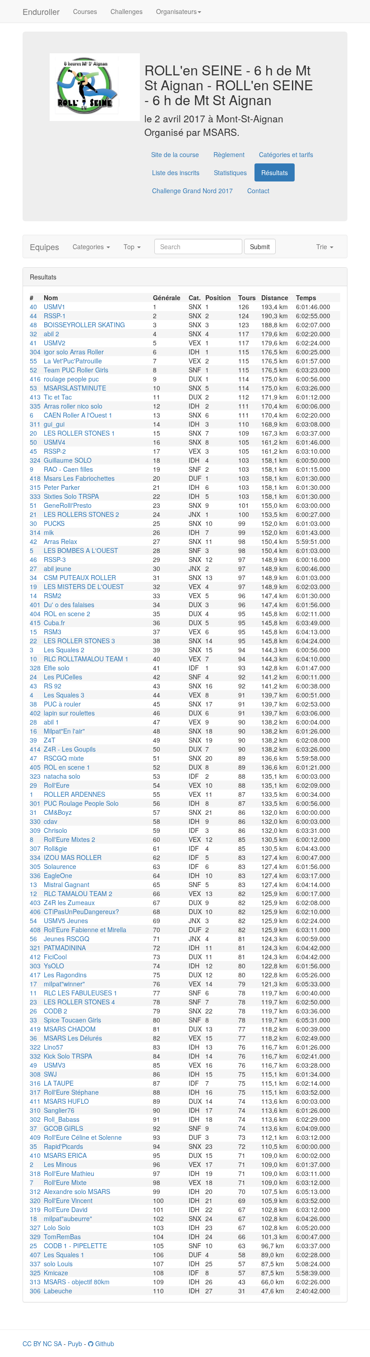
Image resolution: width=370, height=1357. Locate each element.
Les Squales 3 (64, 694)
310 (35, 1110)
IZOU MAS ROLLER (73, 857)
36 (33, 1037)
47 (33, 757)
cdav (50, 821)
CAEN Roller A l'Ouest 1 (78, 414)
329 (35, 1236)
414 (35, 748)
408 (35, 929)
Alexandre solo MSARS (77, 1191)
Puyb (75, 1343)
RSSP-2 (55, 450)
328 (35, 667)
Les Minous (60, 1164)
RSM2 (52, 595)
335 (35, 405)
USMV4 (54, 441)
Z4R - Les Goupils (70, 748)
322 (35, 1046)
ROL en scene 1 (67, 766)
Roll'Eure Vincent (68, 1200)
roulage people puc (71, 378)
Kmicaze (56, 1272)
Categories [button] (89, 246)
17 (33, 983)
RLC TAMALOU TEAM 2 (78, 893)
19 (33, 586)
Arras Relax (60, 541)
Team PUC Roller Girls (76, 369)
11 (33, 992)
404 (35, 613)
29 (33, 785)
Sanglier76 (59, 1110)
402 (35, 712)
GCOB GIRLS (63, 1128)
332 (35, 1055)
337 (35, 1263)
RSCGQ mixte (64, 757)
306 (35, 1290)
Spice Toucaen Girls (72, 1019)
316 (35, 1082)
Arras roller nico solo (73, 405)
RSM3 (52, 631)
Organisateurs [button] (176, 11)
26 (33, 1010)
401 (35, 604)
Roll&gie (55, 848)
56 (33, 938)
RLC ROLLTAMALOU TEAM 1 (86, 658)
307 (35, 848)
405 (35, 766)
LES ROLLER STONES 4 (79, 1001)
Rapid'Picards (63, 1146)
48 (33, 324)
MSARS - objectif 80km (77, 1281)
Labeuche (58, 1290)
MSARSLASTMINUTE (75, 387)
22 (33, 640)
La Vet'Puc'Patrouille (73, 360)
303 (35, 965)
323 (35, 776)
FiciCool (55, 956)
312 (35, 1191)
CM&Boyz (58, 812)
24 (33, 676)
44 (33, 315)
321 (35, 947)
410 (35, 1155)
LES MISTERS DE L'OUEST (84, 586)
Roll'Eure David (66, 1209)
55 (33, 360)
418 (35, 478)
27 (33, 568)
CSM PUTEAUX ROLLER (80, 577)
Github (103, 1343)
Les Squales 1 (64, 1254)
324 (35, 460)
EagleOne (58, 875)
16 (33, 730)
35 (33, 1146)
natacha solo (62, 776)
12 (33, 893)
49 (33, 1064)
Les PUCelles (63, 676)
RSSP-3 (55, 559)
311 (35, 423)
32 (33, 333)
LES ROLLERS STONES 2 (81, 514)
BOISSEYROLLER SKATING (84, 324)
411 (35, 1101)
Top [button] (130, 246)
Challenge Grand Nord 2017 (192, 190)
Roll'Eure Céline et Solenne (83, 1137)
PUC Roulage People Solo (81, 803)
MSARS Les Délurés (73, 1037)
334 (35, 857)
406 (35, 911)
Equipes (44, 246)
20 (33, 432)
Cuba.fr (54, 622)
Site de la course (175, 154)
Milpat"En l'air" (64, 730)
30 (33, 523)
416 (35, 378)
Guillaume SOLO (68, 460)
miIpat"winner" (64, 983)
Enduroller (41, 11)
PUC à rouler (62, 703)
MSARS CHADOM (70, 1028)
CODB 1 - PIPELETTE (75, 1245)
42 (33, 541)
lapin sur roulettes (69, 712)
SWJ (50, 1073)
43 (33, 685)
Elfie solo (56, 667)
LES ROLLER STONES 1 (79, 432)
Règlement (229, 154)
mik (49, 532)
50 (33, 441)
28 (33, 721)
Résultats (274, 172)
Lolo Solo (57, 1227)
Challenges (127, 11)
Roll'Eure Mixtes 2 (69, 839)
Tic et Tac (58, 396)
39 (33, 739)
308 (35, 1073)
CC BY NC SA (42, 1343)
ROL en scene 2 (67, 613)
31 (33, 812)
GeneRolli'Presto (68, 505)
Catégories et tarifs (286, 154)
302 (35, 1119)
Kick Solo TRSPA (68, 1055)
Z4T (50, 739)
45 (33, 450)
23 (33, 1001)
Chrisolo (55, 830)
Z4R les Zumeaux (69, 902)
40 (33, 306)
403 (35, 902)
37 (33, 1128)
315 (35, 487)
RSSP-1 (55, 315)
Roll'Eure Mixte (65, 1182)
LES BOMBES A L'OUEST (81, 550)
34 (33, 577)
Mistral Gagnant (66, 884)
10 (33, 658)
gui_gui (54, 423)
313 (35, 1281)
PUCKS (54, 523)
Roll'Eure (56, 785)
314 (35, 532)
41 (33, 342)
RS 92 (52, 685)
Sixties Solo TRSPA (71, 496)
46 (33, 559)
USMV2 (54, 342)
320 (35, 1200)
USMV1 (54, 306)
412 (35, 956)
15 (33, 631)
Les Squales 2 (64, 649)
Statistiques (230, 172)
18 (33, 1218)
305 (35, 866)
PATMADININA (65, 947)
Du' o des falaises (69, 604)
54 (33, 920)
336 (35, 875)
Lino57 (53, 1046)
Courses (85, 11)
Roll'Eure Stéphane (71, 1092)
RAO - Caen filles (68, 469)
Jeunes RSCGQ (66, 938)
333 (35, 496)
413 (35, 396)
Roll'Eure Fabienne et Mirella (85, 929)
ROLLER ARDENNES (74, 794)
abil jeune (57, 568)
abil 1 (51, 721)
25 (33, 1245)
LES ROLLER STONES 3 (79, 640)
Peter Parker (62, 487)
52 (33, 369)
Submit (260, 246)
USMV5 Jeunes (66, 920)
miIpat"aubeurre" (68, 1218)
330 (35, 821)
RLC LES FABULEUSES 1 (80, 992)
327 (35, 1227)
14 (33, 595)
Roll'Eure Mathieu (69, 1173)
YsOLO (54, 965)
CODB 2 (55, 1010)
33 (33, 1019)
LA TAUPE (59, 1082)
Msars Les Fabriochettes (79, 478)
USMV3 (54, 1064)
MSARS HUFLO (66, 1101)
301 (35, 803)
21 (33, 514)
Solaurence (60, 866)
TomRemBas (62, 1236)
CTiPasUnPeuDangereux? (81, 911)
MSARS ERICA (65, 1155)
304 (35, 351)
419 (35, 1028)
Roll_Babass (61, 1119)
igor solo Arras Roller (74, 351)
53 (33, 387)
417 (35, 974)
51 (33, 505)
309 (35, 830)
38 (33, 703)
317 (35, 1092)
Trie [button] (322, 246)
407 (35, 1254)
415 (35, 622)
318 (35, 1173)
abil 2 (51, 333)
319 (35, 1209)
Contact (258, 190)
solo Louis (58, 1263)
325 (35, 1272)
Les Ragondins (65, 974)
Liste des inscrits (175, 172)
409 (35, 1137)
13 (33, 884)
